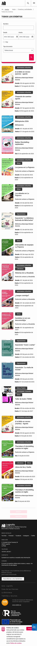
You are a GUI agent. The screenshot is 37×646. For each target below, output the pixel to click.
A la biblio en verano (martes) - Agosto (22, 422)
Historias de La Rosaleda (24, 273)
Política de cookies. (16, 643)
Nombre (5, 24)
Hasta (21, 32)
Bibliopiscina (19, 125)
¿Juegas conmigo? (22, 295)
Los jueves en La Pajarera (24, 167)
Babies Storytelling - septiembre (22, 143)
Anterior (18, 511)
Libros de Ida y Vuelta (23, 467)
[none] (34, 3)
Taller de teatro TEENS (23, 399)
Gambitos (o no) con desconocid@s (22, 319)
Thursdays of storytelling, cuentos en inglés (24, 447)
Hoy (6, 42)
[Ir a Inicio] (4, 3)
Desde (5, 32)
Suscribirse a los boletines (12, 579)
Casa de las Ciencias (10, 589)
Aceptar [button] (31, 628)
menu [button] (34, 3)
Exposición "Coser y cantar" (25, 345)
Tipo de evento (7, 46)
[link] (28, 3)
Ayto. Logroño (7, 586)
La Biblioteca (7, 593)
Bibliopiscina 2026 (22, 121)
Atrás (5, 10)
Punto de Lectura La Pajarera (24, 171)
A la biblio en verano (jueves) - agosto (22, 73)
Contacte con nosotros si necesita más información (16, 557)
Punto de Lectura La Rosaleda (25, 276)
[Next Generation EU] (12, 613)
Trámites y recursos (9, 596)
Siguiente (18, 516)
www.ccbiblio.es (16, 605)
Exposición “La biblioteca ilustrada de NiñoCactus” (24, 219)
